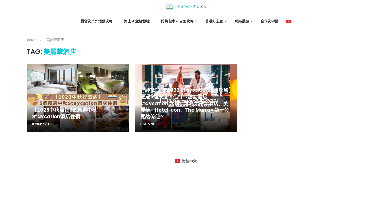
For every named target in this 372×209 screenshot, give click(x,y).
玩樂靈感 (242, 21)
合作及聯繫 (269, 21)
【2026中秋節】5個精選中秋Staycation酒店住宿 (64, 113)
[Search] (342, 21)
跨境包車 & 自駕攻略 (177, 21)
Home (31, 39)
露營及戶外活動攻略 (96, 21)
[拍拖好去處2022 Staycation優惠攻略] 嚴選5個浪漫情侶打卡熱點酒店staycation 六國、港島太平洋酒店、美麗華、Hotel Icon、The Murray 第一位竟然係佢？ (185, 103)
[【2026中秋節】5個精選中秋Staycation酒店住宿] (78, 98)
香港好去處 (214, 21)
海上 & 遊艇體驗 (137, 21)
